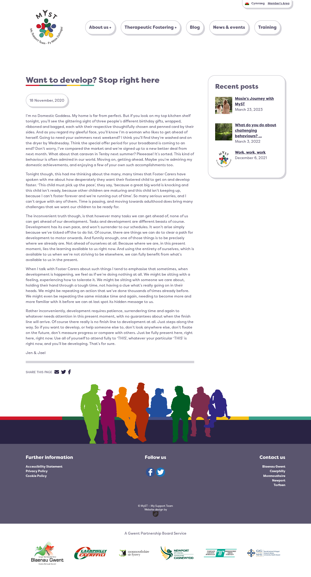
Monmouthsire (274, 476)
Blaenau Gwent (273, 466)
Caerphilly (277, 471)
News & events (229, 27)
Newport (278, 480)
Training (267, 27)
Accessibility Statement (44, 466)
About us (98, 27)
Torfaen (279, 485)
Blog (195, 27)
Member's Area (278, 3)
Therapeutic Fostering (149, 27)
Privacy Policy (37, 471)
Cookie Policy (36, 476)
